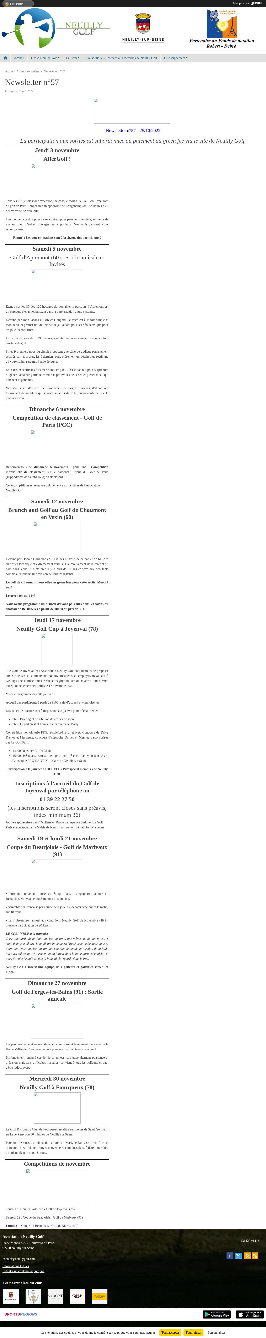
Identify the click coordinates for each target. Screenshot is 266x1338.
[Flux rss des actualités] (247, 1255)
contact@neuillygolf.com (19, 1259)
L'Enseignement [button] (174, 58)
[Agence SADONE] (55, 1296)
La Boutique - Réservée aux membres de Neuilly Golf (121, 58)
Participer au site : (242, 3)
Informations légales (15, 1266)
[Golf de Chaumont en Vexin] (33, 1296)
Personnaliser (216, 1332)
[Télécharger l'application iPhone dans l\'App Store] (250, 1314)
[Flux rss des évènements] (255, 1255)
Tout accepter (170, 1332)
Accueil (19, 58)
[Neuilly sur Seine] (11, 1296)
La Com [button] (71, 58)
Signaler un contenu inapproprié (23, 1271)
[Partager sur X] (238, 1256)
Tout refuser (193, 1332)
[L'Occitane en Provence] (100, 1296)
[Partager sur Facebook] (230, 1255)
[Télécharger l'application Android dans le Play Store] (217, 1314)
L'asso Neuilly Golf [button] (44, 58)
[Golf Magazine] (77, 1296)
